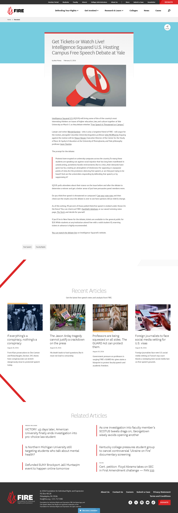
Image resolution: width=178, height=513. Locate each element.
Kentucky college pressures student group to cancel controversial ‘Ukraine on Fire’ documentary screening (127, 450)
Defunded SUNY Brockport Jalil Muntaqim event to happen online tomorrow (52, 466)
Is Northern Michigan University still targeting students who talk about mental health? (52, 450)
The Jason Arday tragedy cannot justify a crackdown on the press (67, 339)
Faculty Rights (40, 247)
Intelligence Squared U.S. (62, 118)
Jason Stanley (65, 144)
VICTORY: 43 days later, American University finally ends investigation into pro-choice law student (51, 432)
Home (9, 19)
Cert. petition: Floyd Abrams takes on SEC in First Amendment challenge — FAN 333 (126, 468)
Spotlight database (90, 209)
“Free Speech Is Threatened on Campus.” (107, 124)
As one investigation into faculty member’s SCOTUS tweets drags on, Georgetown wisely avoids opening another (127, 431)
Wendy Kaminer (74, 131)
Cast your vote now (105, 195)
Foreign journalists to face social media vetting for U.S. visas (152, 339)
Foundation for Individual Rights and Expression (65, 491)
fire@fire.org (45, 499)
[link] (16, 10)
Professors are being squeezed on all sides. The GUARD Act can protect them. (110, 341)
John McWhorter (111, 135)
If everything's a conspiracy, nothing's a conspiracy (22, 339)
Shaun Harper (80, 138)
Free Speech (27, 247)
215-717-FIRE (57, 499)
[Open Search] (169, 10)
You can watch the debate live (64, 232)
